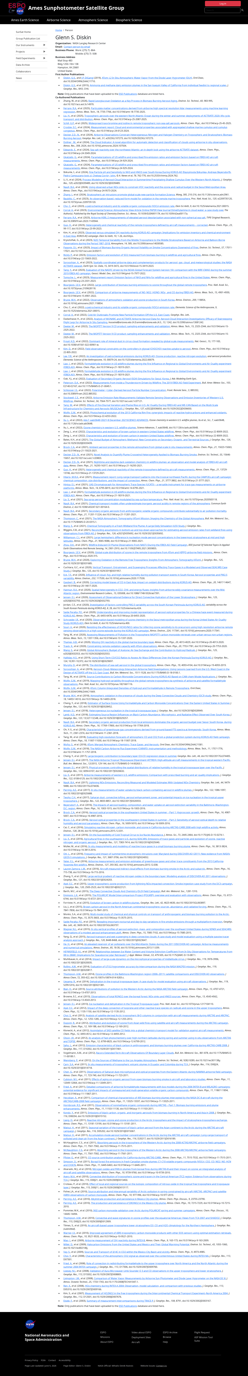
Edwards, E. (69, 149)
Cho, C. (67, 206)
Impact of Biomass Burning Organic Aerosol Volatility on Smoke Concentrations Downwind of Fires (144, 247)
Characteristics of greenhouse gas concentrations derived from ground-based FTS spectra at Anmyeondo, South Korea (151, 729)
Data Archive (23, 64)
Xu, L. (66, 420)
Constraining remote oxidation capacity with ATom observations (122, 646)
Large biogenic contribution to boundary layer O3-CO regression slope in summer (132, 756)
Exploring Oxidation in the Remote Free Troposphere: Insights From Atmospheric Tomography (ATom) (145, 559)
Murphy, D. (69, 665)
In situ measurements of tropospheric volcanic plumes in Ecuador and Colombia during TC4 (138, 1064)
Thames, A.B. (70, 642)
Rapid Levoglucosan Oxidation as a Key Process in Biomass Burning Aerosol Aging (132, 100)
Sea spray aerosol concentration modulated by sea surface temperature (123, 499)
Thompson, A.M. (72, 974)
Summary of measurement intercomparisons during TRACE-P (120, 1300)
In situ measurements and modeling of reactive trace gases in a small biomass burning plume (139, 846)
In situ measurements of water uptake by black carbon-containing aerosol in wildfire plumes (141, 790)
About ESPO (106, 1341)
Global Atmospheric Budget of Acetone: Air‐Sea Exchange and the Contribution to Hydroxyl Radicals (141, 650)
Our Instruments (24, 46)
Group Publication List (28, 38)
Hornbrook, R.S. (72, 1105)
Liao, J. (66, 363)
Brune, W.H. (69, 299)
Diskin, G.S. (69, 77)
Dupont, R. (69, 1023)
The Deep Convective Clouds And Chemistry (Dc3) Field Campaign (125, 891)
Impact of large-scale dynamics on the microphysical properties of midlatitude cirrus (138, 959)
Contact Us (161, 1365)
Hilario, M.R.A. (71, 477)
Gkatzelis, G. (70, 157)
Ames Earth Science (25, 20)
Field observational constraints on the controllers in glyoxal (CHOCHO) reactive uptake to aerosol (138, 348)
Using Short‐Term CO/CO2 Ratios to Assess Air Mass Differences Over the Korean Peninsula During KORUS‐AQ (151, 657)
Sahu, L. (67, 1045)
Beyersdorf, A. (71, 805)
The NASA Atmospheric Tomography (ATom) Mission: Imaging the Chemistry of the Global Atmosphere (148, 518)
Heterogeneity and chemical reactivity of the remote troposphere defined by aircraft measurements (140, 469)
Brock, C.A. (69, 447)
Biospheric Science (129, 20)
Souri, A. (67, 627)
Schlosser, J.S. (70, 390)
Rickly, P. (67, 255)
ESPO (103, 1332)
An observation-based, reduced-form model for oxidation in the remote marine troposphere (140, 198)
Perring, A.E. (70, 790)
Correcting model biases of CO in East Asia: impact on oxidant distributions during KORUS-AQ (140, 582)
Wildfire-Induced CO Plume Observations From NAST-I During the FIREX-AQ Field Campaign (138, 544)
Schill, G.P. (68, 123)
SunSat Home (23, 32)
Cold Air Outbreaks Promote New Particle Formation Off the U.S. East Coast (128, 314)
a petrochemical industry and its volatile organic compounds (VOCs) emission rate (129, 206)
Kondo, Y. (68, 1112)
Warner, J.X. (69, 1232)
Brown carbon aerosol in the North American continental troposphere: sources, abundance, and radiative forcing (144, 906)
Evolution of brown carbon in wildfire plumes (114, 902)
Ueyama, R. (69, 981)
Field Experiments (25, 59)
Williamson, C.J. (71, 537)
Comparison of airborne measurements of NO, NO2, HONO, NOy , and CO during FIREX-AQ (144, 292)
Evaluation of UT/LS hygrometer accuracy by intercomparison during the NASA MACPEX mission (143, 966)
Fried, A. (67, 1086)
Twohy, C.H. (69, 797)
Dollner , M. (69, 142)
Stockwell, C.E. (71, 397)
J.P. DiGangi (87, 77)
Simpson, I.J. (69, 1161)
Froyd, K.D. (69, 341)
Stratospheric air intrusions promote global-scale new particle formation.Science (131, 194)
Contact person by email (77, 46)
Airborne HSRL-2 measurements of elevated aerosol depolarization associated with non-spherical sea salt (148, 217)
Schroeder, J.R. (71, 619)
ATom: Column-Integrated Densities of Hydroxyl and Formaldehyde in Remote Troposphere (139, 688)
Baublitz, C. (69, 198)
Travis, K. (68, 646)
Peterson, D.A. (71, 382)
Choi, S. (67, 1015)
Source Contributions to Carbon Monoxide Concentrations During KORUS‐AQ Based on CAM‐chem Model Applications (151, 676)
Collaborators (23, 71)
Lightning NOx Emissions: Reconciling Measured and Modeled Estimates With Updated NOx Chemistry (144, 782)
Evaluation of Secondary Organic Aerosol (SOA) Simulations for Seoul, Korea (127, 378)
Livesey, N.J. (69, 1270)
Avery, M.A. (69, 1176)
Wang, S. (68, 526)
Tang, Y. (67, 270)
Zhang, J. (68, 194)
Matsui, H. (68, 1127)
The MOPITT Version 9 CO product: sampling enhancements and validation (129, 326)
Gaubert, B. (69, 582)
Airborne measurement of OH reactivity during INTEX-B (115, 1240)
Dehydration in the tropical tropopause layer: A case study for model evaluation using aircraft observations (148, 981)
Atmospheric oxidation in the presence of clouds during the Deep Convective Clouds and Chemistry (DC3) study (150, 695)
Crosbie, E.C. (70, 127)
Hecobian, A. (70, 1097)
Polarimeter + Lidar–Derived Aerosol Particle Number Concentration (129, 390)
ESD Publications (128, 93)
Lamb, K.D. (69, 714)
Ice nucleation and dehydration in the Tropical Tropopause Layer (124, 1004)
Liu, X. (66, 775)
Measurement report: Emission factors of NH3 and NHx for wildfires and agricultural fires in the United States (150, 277)
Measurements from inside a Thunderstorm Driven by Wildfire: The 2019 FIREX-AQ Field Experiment (147, 382)
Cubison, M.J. (70, 1079)
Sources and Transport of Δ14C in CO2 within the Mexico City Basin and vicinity (127, 1251)
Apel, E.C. (68, 883)
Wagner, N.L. (70, 929)
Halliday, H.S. (70, 657)
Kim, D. (67, 348)
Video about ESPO (141, 1332)
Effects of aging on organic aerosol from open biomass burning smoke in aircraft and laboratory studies (148, 1079)
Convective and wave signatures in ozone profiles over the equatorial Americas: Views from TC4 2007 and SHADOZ (157, 1218)
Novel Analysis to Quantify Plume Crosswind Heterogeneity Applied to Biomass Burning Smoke (145, 454)
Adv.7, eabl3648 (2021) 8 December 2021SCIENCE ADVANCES (115, 420)
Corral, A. (68, 210)
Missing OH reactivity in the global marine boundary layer (123, 642)
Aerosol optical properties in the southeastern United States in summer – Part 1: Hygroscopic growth (144, 812)
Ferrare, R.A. (70, 108)
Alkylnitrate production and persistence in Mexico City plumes (124, 1199)
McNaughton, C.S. (73, 1150)
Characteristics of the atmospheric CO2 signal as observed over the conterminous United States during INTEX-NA (147, 1255)
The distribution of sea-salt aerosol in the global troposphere (123, 665)
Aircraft (136, 1342)
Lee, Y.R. (67, 356)
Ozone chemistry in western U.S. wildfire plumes (109, 427)
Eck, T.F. (67, 574)
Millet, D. (68, 1244)
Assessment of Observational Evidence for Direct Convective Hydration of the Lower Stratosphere (142, 597)
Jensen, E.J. (69, 597)
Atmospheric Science (93, 20)
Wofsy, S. (68, 744)
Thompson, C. (70, 518)
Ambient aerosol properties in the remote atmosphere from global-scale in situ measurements (140, 447)
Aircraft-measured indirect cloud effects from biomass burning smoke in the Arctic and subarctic (152, 868)
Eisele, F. (67, 1300)
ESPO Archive (170, 1332)
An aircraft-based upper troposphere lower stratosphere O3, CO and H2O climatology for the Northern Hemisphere (151, 1225)
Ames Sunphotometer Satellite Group (76, 7)
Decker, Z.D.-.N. (71, 134)
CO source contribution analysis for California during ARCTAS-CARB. (124, 1157)
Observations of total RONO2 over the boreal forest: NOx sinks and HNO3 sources (136, 996)
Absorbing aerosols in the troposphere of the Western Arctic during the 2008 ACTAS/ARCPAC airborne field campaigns (161, 1142)
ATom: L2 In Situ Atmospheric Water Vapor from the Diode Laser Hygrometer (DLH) (147, 77)
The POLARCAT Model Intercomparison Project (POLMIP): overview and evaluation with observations (146, 895)
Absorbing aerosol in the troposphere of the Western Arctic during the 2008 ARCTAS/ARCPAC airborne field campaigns (161, 1150)
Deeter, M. (68, 326)
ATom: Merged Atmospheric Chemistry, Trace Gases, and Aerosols (123, 744)
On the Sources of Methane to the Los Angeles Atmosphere (124, 1060)
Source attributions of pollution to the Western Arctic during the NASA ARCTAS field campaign (137, 989)
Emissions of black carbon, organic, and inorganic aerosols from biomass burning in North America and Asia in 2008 (151, 1112)
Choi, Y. (67, 1255)
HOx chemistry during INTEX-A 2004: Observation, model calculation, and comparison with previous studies (143, 1285)
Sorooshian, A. (71, 262)
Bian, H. (67, 989)
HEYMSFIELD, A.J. (72, 951)
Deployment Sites (141, 1337)
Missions (105, 1337)
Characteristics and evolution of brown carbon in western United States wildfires (130, 431)
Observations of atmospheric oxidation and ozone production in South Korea (132, 299)
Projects (20, 52)
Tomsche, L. (69, 277)
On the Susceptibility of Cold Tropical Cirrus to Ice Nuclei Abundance (126, 834)
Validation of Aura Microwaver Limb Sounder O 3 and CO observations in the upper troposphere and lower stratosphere (155, 1270)
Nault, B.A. (68, 187)
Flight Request (202, 1332)
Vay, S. (66, 1251)
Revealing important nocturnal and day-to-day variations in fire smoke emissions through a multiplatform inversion (159, 921)
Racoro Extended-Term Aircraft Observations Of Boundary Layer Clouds (135, 1052)
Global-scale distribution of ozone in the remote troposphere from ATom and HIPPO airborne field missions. (154, 552)
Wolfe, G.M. (69, 412)
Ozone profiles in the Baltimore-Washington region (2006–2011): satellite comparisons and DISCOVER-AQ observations (159, 974)
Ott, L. (66, 853)
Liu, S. (66, 499)
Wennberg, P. (70, 1060)
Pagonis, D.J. (70, 247)
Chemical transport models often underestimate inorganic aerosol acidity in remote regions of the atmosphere (149, 503)
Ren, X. (67, 1285)
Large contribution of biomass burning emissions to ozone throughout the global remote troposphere (151, 284)
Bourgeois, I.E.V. (72, 284)
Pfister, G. (68, 1157)
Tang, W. (67, 405)
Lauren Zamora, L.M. (74, 868)
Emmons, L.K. (70, 895)
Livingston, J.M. (71, 1278)
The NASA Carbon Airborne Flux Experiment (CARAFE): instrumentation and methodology (138, 748)
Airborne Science (59, 20)
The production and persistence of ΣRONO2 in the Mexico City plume (128, 1203)
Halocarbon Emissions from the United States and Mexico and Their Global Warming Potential (138, 1244)
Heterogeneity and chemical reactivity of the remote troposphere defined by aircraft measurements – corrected (147, 225)
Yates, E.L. (68, 861)
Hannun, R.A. (70, 589)
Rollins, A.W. (69, 966)
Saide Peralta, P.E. (72, 612)
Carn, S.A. (68, 1064)
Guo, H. (67, 225)
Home (58, 30)
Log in (223, 3)
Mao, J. (67, 1240)
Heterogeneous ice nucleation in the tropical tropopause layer (122, 710)
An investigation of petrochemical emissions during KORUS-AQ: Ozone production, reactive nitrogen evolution (146, 356)
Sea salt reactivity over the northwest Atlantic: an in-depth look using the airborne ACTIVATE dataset (144, 149)
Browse (167, 1337)
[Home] (18, 8)
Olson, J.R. (68, 1037)
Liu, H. (66, 115)
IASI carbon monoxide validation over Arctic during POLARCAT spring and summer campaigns (144, 1210)
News (19, 78)
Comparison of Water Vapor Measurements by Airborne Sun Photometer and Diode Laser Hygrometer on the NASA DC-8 (159, 1278)
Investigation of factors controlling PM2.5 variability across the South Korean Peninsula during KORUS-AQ (147, 604)
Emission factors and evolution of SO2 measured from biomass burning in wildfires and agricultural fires (144, 255)
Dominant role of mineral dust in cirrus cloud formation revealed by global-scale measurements (141, 341)
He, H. (66, 944)
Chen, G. (67, 1071)
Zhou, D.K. (68, 544)
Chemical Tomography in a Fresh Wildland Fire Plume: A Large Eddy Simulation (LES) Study (135, 526)
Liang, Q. (68, 1120)
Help (165, 1341)
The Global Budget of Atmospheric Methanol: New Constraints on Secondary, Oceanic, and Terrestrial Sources (149, 439)
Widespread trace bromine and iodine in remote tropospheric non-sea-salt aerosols (134, 123)
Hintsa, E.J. (69, 484)
